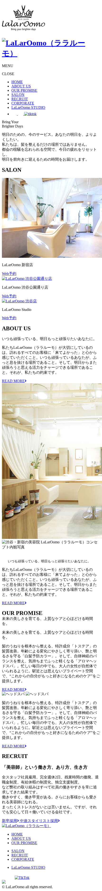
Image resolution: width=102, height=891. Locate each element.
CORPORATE (22, 103)
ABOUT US (21, 86)
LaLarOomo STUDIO (28, 107)
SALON (17, 95)
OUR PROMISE (24, 90)
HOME (17, 82)
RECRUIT (19, 99)
